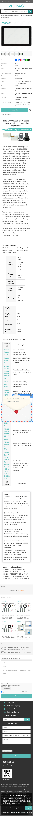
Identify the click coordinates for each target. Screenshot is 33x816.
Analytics (14, 812)
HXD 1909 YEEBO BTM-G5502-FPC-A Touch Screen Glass (15, 648)
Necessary (7, 812)
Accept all (28, 808)
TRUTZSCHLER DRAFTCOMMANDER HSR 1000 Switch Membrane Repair (24, 638)
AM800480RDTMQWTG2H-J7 (7, 432)
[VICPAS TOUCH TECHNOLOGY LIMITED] (16, 6)
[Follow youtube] (2, 1)
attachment (6, 688)
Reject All (8, 808)
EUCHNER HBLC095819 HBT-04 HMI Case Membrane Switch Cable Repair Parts (23, 617)
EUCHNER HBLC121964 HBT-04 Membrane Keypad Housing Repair (8, 638)
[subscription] (27, 719)
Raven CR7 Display (6, 384)
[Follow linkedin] (8, 1)
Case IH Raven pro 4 (7, 352)
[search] (30, 11)
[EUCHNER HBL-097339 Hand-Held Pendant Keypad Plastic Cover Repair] (8, 607)
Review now (20, 590)
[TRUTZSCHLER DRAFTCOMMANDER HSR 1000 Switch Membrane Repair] (24, 627)
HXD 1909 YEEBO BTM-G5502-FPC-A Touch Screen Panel (15, 650)
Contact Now (14, 110)
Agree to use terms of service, (15, 692)
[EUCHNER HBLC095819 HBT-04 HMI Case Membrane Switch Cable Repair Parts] (24, 607)
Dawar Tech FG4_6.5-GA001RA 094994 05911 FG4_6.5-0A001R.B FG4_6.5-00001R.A (7, 465)
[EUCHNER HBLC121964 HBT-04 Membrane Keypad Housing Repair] (8, 627)
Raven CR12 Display (6, 392)
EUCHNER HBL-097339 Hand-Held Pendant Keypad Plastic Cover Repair (8, 617)
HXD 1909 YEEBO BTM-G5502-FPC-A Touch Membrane (16, 652)
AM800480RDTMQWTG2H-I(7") (7, 444)
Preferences (23, 812)
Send (16, 696)
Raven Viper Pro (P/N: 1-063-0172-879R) (7, 372)
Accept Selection (18, 808)
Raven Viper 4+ (6, 360)
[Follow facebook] (5, 1)
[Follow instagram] (11, 1)
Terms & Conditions (23, 692)
